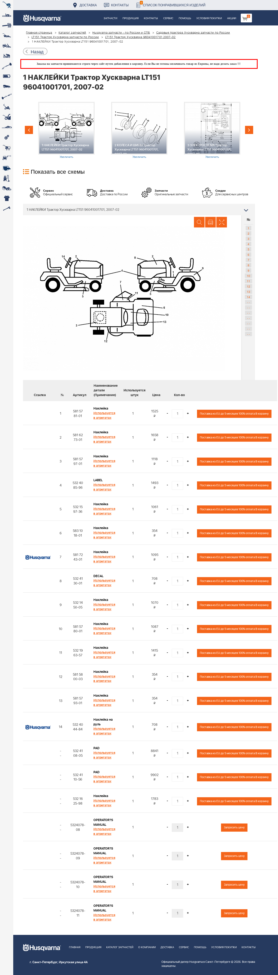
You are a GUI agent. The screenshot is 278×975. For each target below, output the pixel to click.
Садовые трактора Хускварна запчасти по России (193, 33)
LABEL (98, 480)
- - (248, 302)
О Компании (147, 947)
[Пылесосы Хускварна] (6, 178)
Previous (29, 130)
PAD (96, 748)
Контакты (120, 5)
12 (248, 286)
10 (248, 276)
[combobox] (139, 209)
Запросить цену (234, 827)
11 (248, 281)
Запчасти (110, 18)
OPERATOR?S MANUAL (103, 822)
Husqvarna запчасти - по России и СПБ (121, 33)
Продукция (131, 18)
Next (249, 130)
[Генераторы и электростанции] (6, 148)
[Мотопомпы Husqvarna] (6, 168)
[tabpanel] (66, 130)
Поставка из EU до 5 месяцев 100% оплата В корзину (234, 414)
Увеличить (66, 157)
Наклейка (100, 408)
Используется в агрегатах (104, 415)
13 (248, 292)
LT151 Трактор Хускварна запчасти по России (65, 37)
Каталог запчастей (72, 33)
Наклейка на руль (103, 722)
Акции (231, 18)
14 (248, 297)
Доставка (88, 5)
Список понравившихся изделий (173, 4)
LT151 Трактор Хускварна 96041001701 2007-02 (140, 37)
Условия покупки (209, 18)
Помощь (185, 18)
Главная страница (39, 33)
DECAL (98, 576)
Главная (74, 947)
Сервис (168, 18)
